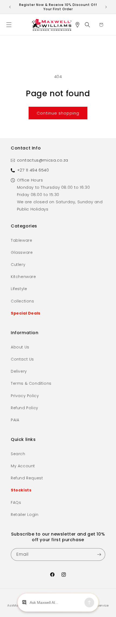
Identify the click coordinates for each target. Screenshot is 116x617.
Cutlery (18, 264)
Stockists (21, 490)
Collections (22, 301)
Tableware (21, 240)
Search (18, 453)
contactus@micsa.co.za (43, 160)
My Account (23, 466)
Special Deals (25, 313)
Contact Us (22, 359)
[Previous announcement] (10, 7)
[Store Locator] (79, 25)
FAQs (16, 502)
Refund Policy (24, 408)
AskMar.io (15, 605)
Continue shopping (58, 113)
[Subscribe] (99, 554)
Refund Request (27, 478)
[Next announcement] (106, 7)
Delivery (19, 371)
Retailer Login (24, 514)
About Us (20, 347)
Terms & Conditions (31, 383)
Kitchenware (23, 276)
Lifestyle (19, 288)
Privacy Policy (25, 395)
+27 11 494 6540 (33, 170)
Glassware (22, 252)
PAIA (15, 420)
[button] (11, 25)
